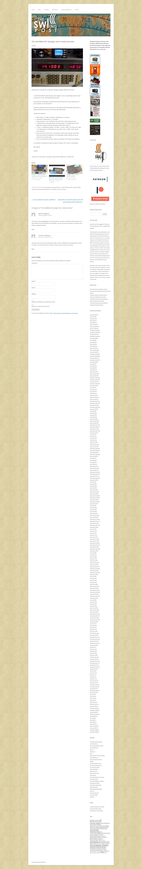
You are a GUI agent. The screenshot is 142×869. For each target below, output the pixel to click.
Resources (55, 9)
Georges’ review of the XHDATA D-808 (73, 175)
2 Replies (34, 45)
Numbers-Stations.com (95, 763)
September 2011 (94, 667)
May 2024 (92, 368)
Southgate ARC (94, 849)
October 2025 (93, 334)
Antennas (97, 820)
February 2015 (93, 586)
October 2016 (93, 547)
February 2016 (93, 562)
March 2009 (93, 724)
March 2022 (93, 419)
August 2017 (93, 527)
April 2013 (92, 629)
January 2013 (93, 635)
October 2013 (93, 618)
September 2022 (94, 407)
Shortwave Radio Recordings (98, 847)
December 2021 (93, 425)
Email (34, 287)
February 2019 (93, 492)
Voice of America (104, 851)
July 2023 (92, 387)
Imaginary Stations (96, 832)
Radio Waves (93, 838)
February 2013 (93, 633)
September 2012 (94, 643)
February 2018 (93, 515)
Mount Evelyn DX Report (96, 759)
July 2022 (92, 411)
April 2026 (92, 322)
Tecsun (100, 849)
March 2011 (93, 679)
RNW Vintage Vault (94, 773)
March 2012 (93, 655)
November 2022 (94, 403)
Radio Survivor (93, 771)
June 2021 (92, 436)
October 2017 (93, 523)
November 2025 (94, 332)
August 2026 (93, 314)
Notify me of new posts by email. (41, 306)
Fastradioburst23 (102, 827)
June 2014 (92, 602)
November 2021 (94, 427)
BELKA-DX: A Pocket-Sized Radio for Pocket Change (56, 178)
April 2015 (92, 582)
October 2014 (93, 594)
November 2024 (94, 356)
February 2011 (93, 680)
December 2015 (93, 566)
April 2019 (92, 488)
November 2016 (94, 545)
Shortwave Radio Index (95, 785)
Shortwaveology (94, 787)
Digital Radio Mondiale (95, 826)
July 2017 (92, 529)
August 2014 (93, 598)
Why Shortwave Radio (95, 852)
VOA (98, 851)
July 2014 (92, 600)
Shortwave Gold (95, 843)
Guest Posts (104, 828)
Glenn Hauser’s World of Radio (97, 755)
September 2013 (94, 619)
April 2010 (92, 700)
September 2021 (94, 431)
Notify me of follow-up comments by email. (43, 302)
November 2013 (94, 616)
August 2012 (93, 645)
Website (34, 294)
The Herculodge (94, 795)
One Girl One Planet (95, 767)
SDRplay (103, 840)
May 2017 (92, 533)
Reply (33, 229)
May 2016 (92, 556)
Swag (39, 9)
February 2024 (93, 373)
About (77, 9)
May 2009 (92, 720)
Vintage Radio (93, 851)
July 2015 (92, 576)
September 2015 (94, 572)
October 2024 (93, 358)
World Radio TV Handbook (96, 810)
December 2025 (93, 330)
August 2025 (93, 338)
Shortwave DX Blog (94, 783)
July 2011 (92, 671)
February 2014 (93, 610)
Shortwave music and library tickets (98, 289)
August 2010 (93, 692)
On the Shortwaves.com (96, 765)
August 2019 (93, 480)
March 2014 (93, 608)
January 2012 (93, 659)
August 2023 (93, 385)
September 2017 (94, 525)
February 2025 (93, 350)
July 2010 (92, 694)
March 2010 (93, 702)
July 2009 (92, 718)
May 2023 (92, 391)
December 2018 (93, 495)
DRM (91, 827)
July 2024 (92, 364)
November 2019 (94, 474)
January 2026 (93, 328)
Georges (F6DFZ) (77, 187)
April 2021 (92, 440)
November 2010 (94, 686)
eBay (94, 827)
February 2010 (93, 704)
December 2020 (93, 448)
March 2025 (93, 348)
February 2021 (93, 444)
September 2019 (94, 478)
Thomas (64, 189)
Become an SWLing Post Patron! (98, 204)
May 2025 (92, 344)
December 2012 (93, 637)
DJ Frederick (105, 826)
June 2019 (92, 484)
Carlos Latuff (95, 823)
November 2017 (94, 521)
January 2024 (93, 375)
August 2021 (93, 433)
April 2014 (92, 606)
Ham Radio (94, 830)
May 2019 (92, 486)
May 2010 (92, 698)
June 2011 (92, 673)
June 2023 (92, 389)
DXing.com (92, 751)
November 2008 (94, 732)
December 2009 (93, 708)
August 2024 (93, 362)
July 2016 (92, 553)
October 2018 (93, 499)
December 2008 (93, 730)
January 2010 (93, 706)
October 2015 (93, 570)
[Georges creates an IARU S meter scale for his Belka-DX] (39, 169)
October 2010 (93, 688)
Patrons (46, 9)
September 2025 (94, 336)
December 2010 (93, 684)
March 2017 (93, 537)
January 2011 (93, 682)
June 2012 (92, 649)
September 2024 (94, 360)
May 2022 (92, 415)
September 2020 (94, 454)
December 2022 (93, 401)
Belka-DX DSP (69, 187)
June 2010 (92, 696)
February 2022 (93, 421)
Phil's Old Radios (94, 769)
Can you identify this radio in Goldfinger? (44, 199)
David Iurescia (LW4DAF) (95, 824)
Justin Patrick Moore (96, 833)
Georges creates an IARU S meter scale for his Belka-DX (39, 175)
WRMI (102, 852)
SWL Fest (92, 791)
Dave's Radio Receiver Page (96, 745)
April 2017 (92, 535)
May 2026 (92, 320)
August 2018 (93, 503)
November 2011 (94, 663)
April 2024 (92, 370)
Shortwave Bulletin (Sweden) (97, 781)
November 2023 (94, 379)
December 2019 (93, 472)
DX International (94, 747)
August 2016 (93, 551)
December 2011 (93, 661)
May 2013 (92, 627)
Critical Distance (94, 743)
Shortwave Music (105, 843)
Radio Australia (101, 836)
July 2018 (92, 505)
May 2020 (92, 462)
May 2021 (92, 438)
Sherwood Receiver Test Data (97, 777)
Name (34, 281)
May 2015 (92, 580)
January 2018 (93, 517)
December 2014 (93, 590)
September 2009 (94, 714)
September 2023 (94, 383)
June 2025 (92, 342)
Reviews (49, 187)
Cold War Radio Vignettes (96, 741)
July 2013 (92, 623)
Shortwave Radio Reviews (43, 189)
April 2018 (92, 511)
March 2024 (93, 372)
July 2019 (92, 482)
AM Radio (92, 820)
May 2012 (92, 651)
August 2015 (93, 574)
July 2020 (92, 458)
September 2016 (94, 549)
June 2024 (92, 366)
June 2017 (92, 531)
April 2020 (92, 464)
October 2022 (93, 405)
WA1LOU (92, 797)
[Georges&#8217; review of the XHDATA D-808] (74, 169)
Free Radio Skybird (95, 828)
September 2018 (94, 501)
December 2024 (93, 354)
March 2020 (93, 466)
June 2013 (92, 625)
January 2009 (93, 728)
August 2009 (93, 716)
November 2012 (94, 639)
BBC (100, 820)
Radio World (100, 838)
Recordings (94, 840)
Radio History (93, 837)
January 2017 (93, 541)
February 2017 (93, 539)
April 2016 (92, 558)
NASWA (92, 761)
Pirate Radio (94, 836)
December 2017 (93, 519)
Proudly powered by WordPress (39, 862)
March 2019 (93, 490)
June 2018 (92, 507)
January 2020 (93, 470)
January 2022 (93, 423)
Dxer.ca (92, 749)
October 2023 (93, 381)
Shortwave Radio (55, 187)
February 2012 (93, 657)
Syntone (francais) (94, 793)
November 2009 (94, 710)
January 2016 (93, 564)
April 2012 (92, 653)
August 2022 (93, 409)
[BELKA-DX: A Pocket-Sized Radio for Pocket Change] (57, 171)
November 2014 (94, 592)
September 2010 (94, 690)
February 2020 (93, 468)
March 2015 (93, 584)
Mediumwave (106, 833)
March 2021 (93, 442)
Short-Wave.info (94, 779)
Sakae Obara (93, 775)
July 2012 (92, 647)
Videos (104, 849)
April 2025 (92, 346)
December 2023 (93, 377)
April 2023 (92, 393)
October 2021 (93, 429)
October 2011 (93, 665)
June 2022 (92, 413)
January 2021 (93, 446)
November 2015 (94, 568)
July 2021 (92, 434)
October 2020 (93, 452)
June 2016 (92, 555)
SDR (99, 840)
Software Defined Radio (98, 848)
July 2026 (92, 316)
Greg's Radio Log (94, 757)
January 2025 (93, 352)
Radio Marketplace (67, 9)
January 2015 (93, 588)
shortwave (34, 189)
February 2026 (93, 326)
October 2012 (93, 641)
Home (33, 9)
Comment (35, 263)
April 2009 (92, 722)
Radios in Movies (102, 837)
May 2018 (92, 509)
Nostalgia (92, 834)
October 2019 (93, 476)
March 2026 (93, 324)
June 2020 (92, 460)
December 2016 (93, 543)
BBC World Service (95, 821)
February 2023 (93, 397)
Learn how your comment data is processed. (65, 313)
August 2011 (93, 669)
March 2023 (93, 395)
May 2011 (92, 675)
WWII (106, 852)
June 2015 (92, 578)
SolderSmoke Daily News (96, 789)
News (45, 187)
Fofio (91, 753)
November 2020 (94, 450)
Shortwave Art (104, 841)
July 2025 (92, 340)
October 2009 (93, 712)
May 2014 (92, 604)
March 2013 (93, 631)
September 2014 (94, 596)
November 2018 (94, 497)
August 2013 (93, 621)
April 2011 (92, 677)
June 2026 (92, 318)
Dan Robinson (105, 823)
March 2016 (93, 560)
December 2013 (93, 614)
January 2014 (93, 612)
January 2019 (93, 494)
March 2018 (93, 513)
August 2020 (93, 456)
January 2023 (93, 399)
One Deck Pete (98, 834)
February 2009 (93, 726)
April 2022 (92, 417)
